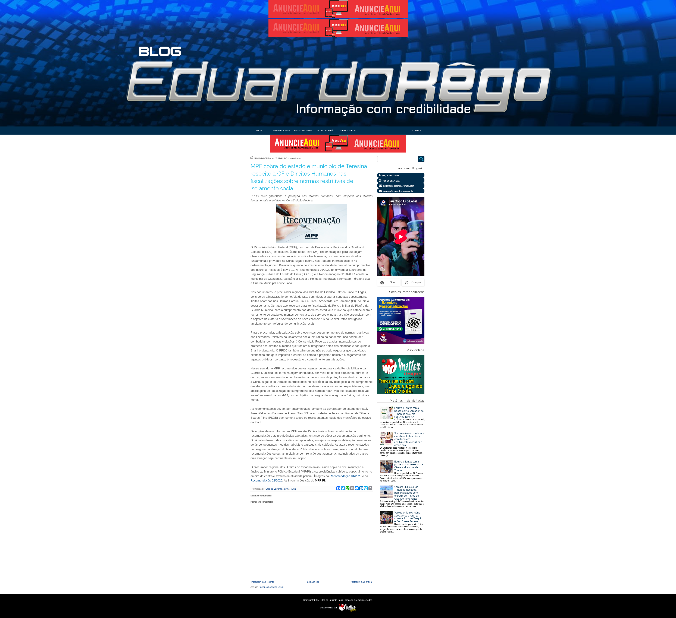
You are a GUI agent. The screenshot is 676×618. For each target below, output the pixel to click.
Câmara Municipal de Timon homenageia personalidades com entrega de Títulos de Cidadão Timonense (402, 497)
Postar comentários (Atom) (271, 587)
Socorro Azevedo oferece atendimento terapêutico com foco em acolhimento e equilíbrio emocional (402, 444)
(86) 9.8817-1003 (390, 175)
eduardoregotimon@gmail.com (398, 186)
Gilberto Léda (347, 130)
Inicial (259, 130)
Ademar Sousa (281, 130)
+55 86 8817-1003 (391, 181)
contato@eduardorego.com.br (398, 191)
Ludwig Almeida (303, 130)
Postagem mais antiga (361, 582)
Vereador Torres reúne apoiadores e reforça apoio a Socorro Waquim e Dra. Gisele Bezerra (401, 522)
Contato (417, 130)
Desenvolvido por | (329, 607)
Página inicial (312, 582)
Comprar (416, 282)
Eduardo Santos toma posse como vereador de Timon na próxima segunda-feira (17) (402, 417)
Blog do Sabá (325, 130)
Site (392, 282)
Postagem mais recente (262, 582)
